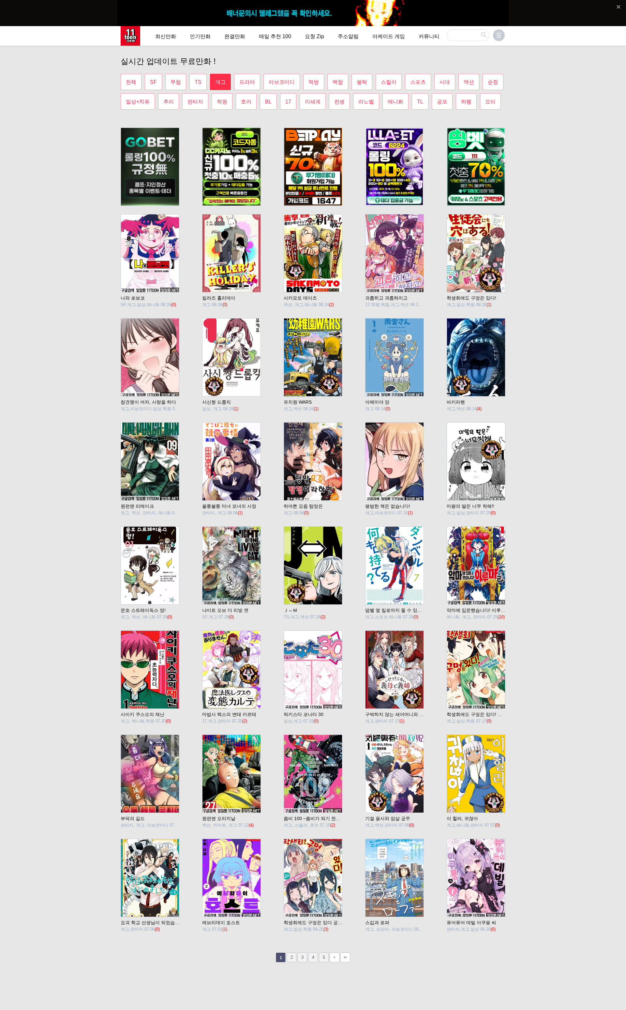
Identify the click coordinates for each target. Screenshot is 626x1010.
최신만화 (165, 36)
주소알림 (348, 36)
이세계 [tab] (312, 101)
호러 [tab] (246, 101)
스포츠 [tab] (418, 82)
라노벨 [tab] (366, 101)
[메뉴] (498, 35)
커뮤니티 (429, 36)
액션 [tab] (469, 82)
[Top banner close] (618, 7)
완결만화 (234, 36)
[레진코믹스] (130, 36)
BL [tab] (268, 101)
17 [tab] (288, 101)
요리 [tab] (490, 101)
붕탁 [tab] (362, 82)
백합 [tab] (338, 82)
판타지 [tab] (195, 101)
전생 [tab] (339, 101)
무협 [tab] (176, 82)
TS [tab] (198, 82)
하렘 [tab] (466, 101)
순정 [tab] (493, 82)
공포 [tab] (442, 101)
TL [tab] (420, 101)
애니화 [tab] (395, 101)
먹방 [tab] (313, 82)
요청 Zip (314, 36)
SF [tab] (153, 82)
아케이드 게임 (388, 36)
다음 (334, 957)
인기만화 (200, 36)
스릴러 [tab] (388, 82)
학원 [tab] (222, 101)
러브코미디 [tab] (282, 82)
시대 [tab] (445, 82)
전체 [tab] (131, 82)
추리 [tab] (168, 101)
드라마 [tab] (247, 82)
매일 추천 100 (275, 36)
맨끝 (345, 957)
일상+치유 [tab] (138, 101)
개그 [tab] (220, 82)
